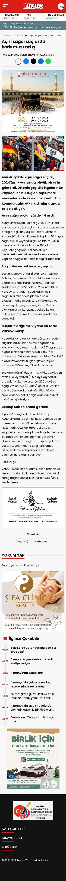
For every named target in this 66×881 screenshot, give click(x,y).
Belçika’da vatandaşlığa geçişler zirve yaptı (33, 650)
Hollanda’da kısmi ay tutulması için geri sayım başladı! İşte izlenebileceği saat (35, 27)
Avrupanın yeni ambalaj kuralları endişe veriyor (33, 661)
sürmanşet (41, 541)
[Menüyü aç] (6, 6)
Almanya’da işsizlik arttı (27, 673)
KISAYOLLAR (12, 838)
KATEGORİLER (13, 829)
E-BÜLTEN (10, 847)
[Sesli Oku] (18, 61)
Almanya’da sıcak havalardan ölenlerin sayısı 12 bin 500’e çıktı (32, 708)
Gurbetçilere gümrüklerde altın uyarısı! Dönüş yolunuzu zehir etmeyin (32, 696)
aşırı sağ (23, 541)
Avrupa (17, 35)
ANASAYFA (7, 35)
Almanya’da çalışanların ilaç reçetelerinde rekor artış (30, 684)
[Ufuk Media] (33, 6)
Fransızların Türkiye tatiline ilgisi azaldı (33, 719)
